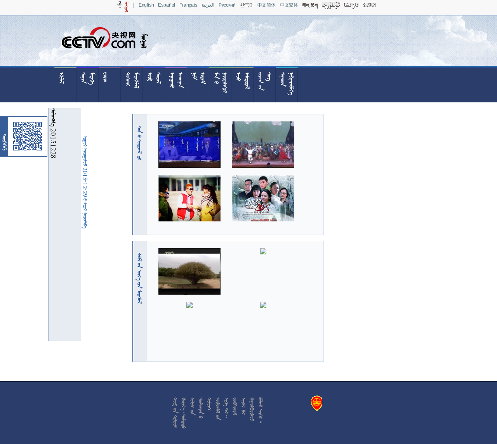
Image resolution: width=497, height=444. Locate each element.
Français (188, 5)
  (139, 143)
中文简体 (266, 5)
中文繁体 (289, 5)
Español (166, 5)
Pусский (227, 5)
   (139, 278)
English (146, 5)
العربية (208, 5)
